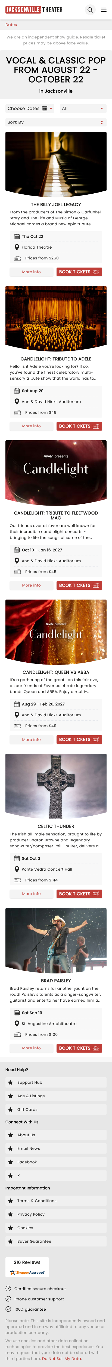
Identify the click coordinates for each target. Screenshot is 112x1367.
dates (11, 24)
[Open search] (90, 9)
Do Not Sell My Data (61, 1358)
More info (31, 272)
